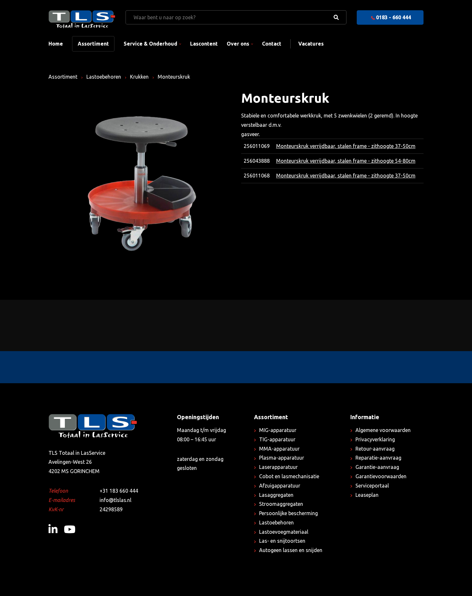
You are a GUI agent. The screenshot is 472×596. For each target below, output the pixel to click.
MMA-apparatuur (279, 449)
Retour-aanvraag (375, 449)
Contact (271, 44)
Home (55, 44)
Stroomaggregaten (281, 504)
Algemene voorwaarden (383, 430)
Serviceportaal (372, 485)
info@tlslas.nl (115, 500)
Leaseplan (367, 495)
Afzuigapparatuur (279, 485)
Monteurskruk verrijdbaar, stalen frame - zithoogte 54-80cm (345, 161)
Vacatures (311, 44)
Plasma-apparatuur (281, 458)
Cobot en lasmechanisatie (289, 476)
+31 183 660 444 (119, 491)
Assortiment (93, 44)
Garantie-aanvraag (377, 467)
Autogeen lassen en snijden (290, 550)
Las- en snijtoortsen (282, 541)
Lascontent (204, 44)
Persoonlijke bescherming (288, 513)
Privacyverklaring (375, 439)
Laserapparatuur (278, 467)
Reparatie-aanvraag (378, 458)
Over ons (238, 44)
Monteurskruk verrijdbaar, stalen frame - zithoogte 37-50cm (345, 146)
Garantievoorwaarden (380, 476)
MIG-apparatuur (277, 430)
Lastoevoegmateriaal (283, 532)
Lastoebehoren (103, 77)
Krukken (139, 77)
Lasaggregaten (276, 495)
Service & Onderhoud (150, 44)
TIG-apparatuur (277, 439)
